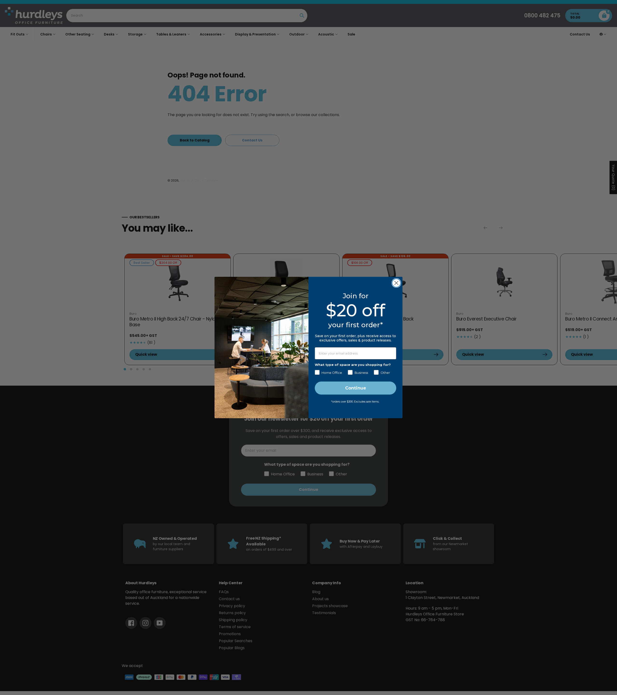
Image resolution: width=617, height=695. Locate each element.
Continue (355, 388)
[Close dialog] (396, 283)
